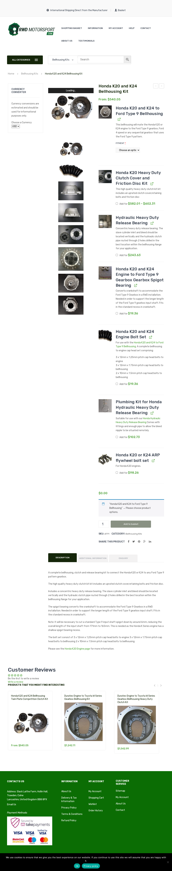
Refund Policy (68, 820)
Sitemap (120, 790)
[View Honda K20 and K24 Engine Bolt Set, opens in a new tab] (150, 337)
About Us (66, 791)
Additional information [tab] (92, 558)
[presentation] (156, 686)
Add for (137, 203)
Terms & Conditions (71, 814)
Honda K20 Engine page (77, 648)
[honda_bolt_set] (70, 171)
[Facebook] (128, 541)
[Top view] (70, 190)
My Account (95, 791)
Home (11, 73)
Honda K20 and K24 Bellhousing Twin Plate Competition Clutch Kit (29, 697)
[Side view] (70, 212)
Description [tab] (63, 557)
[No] (167, 862)
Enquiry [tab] (123, 558)
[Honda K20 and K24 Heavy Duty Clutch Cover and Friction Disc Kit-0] (70, 234)
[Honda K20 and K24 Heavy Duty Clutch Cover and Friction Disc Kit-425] (70, 259)
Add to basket (131, 524)
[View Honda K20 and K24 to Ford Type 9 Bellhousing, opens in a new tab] (119, 119)
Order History (96, 810)
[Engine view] (70, 283)
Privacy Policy (69, 807)
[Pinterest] (139, 541)
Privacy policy (90, 866)
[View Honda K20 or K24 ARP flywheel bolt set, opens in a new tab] (153, 460)
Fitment (121, 143)
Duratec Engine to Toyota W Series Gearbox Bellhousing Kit (83, 697)
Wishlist (93, 804)
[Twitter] (133, 541)
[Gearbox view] (70, 305)
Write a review (15, 681)
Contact (120, 810)
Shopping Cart (96, 797)
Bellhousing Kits (29, 73)
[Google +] (144, 541)
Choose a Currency (21, 122)
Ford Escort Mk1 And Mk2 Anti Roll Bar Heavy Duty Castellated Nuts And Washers (161, 86)
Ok (77, 866)
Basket (122, 10)
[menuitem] (71, 28)
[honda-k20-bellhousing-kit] (70, 148)
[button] (105, 112)
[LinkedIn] (150, 541)
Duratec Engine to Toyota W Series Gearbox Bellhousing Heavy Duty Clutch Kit (136, 699)
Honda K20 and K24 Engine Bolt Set (156, 86)
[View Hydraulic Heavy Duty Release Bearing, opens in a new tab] (152, 223)
